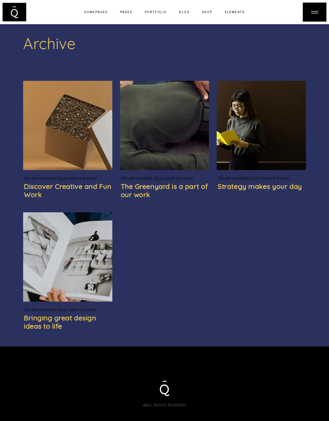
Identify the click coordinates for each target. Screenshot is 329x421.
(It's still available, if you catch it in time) (60, 178)
